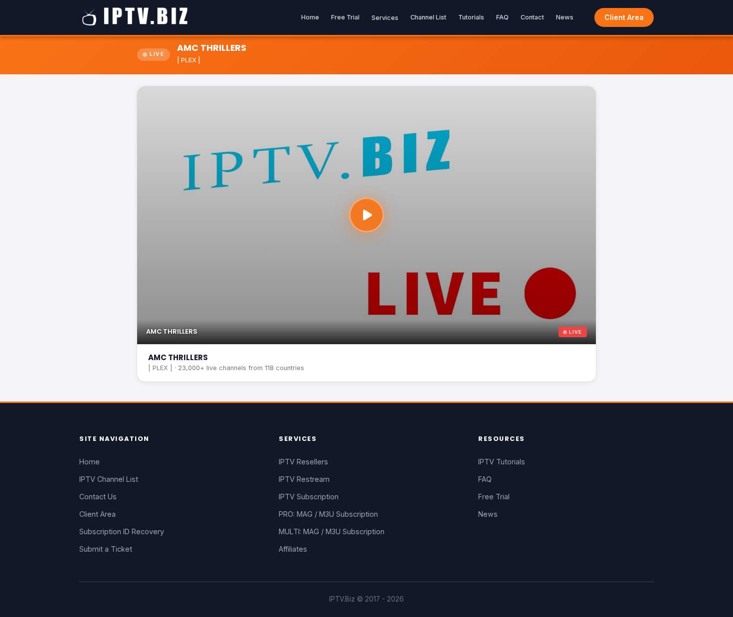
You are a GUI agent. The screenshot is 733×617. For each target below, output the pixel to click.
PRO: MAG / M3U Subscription (328, 514)
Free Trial (345, 17)
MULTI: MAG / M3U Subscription (331, 531)
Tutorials (471, 17)
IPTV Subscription (309, 496)
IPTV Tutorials (501, 461)
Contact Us (98, 496)
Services (384, 17)
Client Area (624, 17)
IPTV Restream (304, 479)
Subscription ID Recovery (121, 531)
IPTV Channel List (108, 479)
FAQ (502, 17)
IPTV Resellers (303, 461)
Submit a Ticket (105, 549)
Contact (532, 17)
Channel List (428, 17)
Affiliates (293, 549)
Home (310, 17)
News (564, 17)
